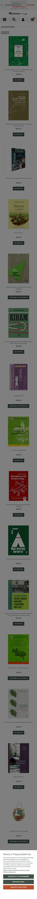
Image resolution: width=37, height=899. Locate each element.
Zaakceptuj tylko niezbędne (18, 876)
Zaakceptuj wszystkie (18, 887)
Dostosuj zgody (18, 882)
